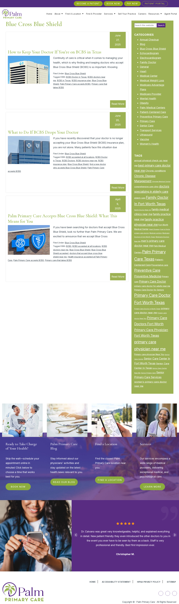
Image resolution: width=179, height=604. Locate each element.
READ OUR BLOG (64, 482)
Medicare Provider (150, 94)
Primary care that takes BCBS (58, 260)
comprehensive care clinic (146, 186)
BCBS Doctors (68, 160)
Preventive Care (147, 270)
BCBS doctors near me (86, 160)
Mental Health (148, 98)
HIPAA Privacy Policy (148, 582)
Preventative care (159, 265)
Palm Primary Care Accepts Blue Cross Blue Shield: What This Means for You (62, 218)
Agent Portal (170, 14)
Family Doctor (148, 62)
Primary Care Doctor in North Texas (147, 309)
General (144, 66)
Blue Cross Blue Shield (75, 73)
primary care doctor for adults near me (152, 286)
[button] (76, 535)
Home (49, 14)
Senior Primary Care (148, 373)
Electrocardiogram (150, 57)
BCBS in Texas (64, 80)
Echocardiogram (149, 53)
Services (108, 14)
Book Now (113, 3)
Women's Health (149, 143)
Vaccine (144, 139)
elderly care (139, 198)
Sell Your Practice (127, 14)
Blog (142, 44)
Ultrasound (146, 134)
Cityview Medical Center (161, 181)
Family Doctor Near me (142, 210)
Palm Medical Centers (152, 107)
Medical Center (148, 75)
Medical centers (155, 233)
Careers (142, 14)
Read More (117, 103)
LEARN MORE (152, 486)
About (58, 14)
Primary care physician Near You (149, 354)
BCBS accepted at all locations (80, 157)
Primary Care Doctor (152, 281)
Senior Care (146, 125)
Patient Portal (155, 3)
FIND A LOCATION (110, 480)
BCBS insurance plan (81, 80)
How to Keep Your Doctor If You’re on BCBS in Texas (54, 52)
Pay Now (132, 3)
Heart (143, 71)
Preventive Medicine (147, 276)
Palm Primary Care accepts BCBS (75, 84)
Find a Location (73, 14)
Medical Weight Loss (152, 80)
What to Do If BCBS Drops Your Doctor (43, 132)
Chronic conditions (155, 170)
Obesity (144, 103)
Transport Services (151, 130)
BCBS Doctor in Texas (76, 77)
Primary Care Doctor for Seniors (149, 290)
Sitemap (171, 582)
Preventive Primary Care (154, 116)
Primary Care (147, 121)
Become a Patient (88, 3)
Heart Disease (154, 229)
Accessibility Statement (116, 582)
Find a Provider (94, 14)
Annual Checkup (149, 39)
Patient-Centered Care (153, 112)
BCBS (68, 246)
